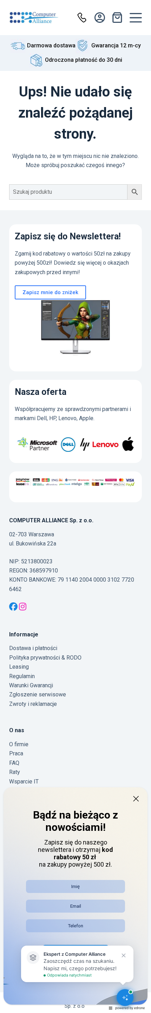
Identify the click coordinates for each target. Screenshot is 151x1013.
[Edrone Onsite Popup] (75, 506)
